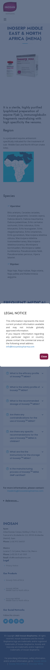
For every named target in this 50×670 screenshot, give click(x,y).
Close (44, 356)
